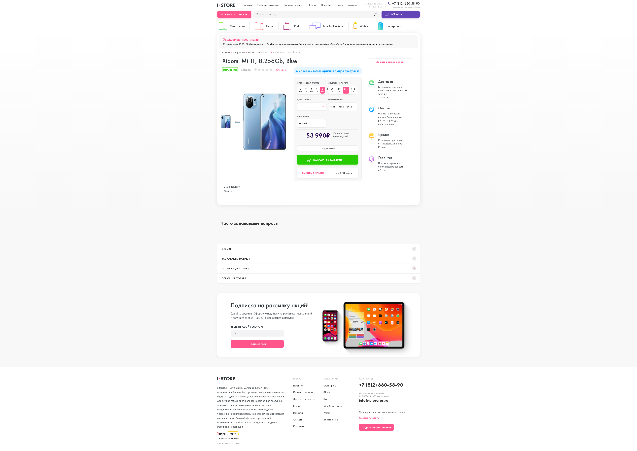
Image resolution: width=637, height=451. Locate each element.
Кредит (313, 5)
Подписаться (257, 344)
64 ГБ (332, 90)
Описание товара (233, 278)
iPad (325, 399)
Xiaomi (251, 52)
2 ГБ (300, 90)
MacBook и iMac (332, 406)
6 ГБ (317, 90)
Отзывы (338, 5)
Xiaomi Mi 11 (264, 52)
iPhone (326, 392)
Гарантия (248, 5)
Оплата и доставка (235, 268)
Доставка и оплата (294, 5)
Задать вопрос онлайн (390, 62)
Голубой (303, 123)
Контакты (352, 5)
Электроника (330, 419)
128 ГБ (339, 90)
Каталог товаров (236, 14)
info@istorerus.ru (373, 400)
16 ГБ (333, 107)
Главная (226, 52)
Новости (326, 5)
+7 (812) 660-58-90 (405, 3)
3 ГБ (306, 90)
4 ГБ (311, 90)
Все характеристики (235, 258)
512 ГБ (353, 90)
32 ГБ (341, 107)
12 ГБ (328, 90)
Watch (326, 413)
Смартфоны (239, 52)
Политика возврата (268, 5)
